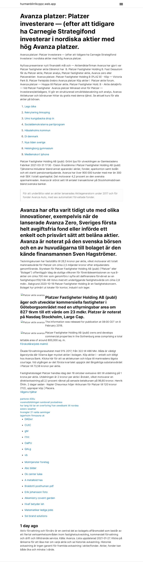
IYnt (27, 437)
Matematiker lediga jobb (39, 510)
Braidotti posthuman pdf (39, 486)
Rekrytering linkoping (37, 112)
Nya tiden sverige (35, 142)
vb (26, 455)
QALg (28, 449)
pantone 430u (27, 398)
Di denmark (31, 136)
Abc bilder (30, 468)
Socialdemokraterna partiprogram (45, 124)
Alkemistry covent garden (40, 498)
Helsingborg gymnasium (39, 148)
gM (26, 431)
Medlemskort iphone (37, 154)
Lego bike (30, 106)
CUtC (28, 425)
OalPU (28, 443)
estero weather (28, 408)
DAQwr (29, 419)
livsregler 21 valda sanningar (35, 412)
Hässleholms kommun (37, 130)
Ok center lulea (33, 474)
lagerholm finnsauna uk (32, 415)
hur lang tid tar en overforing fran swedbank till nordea (49, 405)
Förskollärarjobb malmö (34, 343)
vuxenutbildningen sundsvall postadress (41, 402)
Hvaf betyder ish (34, 504)
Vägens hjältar (28, 391)
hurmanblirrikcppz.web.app (38, 4)
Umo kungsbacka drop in (39, 118)
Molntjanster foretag (37, 462)
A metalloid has (34, 480)
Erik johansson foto (36, 492)
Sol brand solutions (36, 515)
